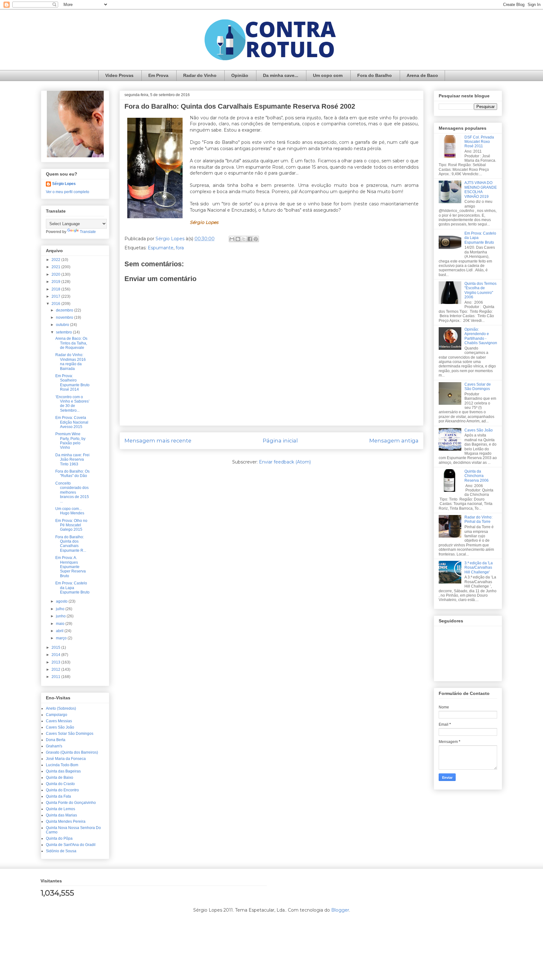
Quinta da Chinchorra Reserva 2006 (476, 476)
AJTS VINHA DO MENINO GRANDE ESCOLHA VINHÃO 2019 (480, 189)
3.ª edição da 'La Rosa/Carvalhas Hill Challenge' (478, 567)
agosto (62, 601)
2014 (56, 655)
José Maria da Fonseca (66, 758)
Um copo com (328, 75)
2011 (56, 677)
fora (180, 248)
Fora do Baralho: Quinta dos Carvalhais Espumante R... (70, 544)
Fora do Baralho (374, 75)
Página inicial (280, 440)
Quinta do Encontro (62, 790)
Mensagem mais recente (157, 440)
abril (60, 631)
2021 (56, 267)
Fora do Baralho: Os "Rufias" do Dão (72, 473)
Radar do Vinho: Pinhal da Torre (478, 519)
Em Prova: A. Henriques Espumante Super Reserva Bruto (70, 567)
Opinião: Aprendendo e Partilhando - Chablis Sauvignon (480, 336)
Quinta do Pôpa (59, 838)
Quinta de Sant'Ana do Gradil (71, 845)
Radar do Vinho (200, 75)
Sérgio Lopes (64, 184)
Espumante (160, 248)
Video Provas (119, 75)
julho (60, 609)
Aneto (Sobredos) (61, 708)
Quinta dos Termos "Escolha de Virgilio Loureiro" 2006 (480, 290)
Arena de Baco (422, 75)
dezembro (65, 310)
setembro (64, 332)
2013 (56, 662)
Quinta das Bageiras (63, 771)
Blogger (340, 910)
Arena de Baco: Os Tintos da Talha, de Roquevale (71, 343)
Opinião (239, 75)
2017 (56, 296)
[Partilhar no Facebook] (250, 239)
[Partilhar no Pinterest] (256, 239)
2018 (56, 289)
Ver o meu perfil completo (67, 192)
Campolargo (56, 715)
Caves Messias (59, 721)
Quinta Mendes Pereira (65, 821)
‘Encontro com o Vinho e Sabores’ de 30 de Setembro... (72, 404)
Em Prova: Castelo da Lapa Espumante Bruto (72, 587)
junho (61, 616)
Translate (88, 232)
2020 (56, 274)
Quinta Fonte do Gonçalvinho (71, 802)
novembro (65, 317)
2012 (56, 669)
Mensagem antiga (394, 440)
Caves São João (60, 727)
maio (60, 623)
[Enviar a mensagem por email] (232, 239)
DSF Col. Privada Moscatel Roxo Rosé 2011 (479, 142)
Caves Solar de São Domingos (477, 386)
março (62, 638)
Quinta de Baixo (59, 777)
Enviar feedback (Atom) (285, 462)
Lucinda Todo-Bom (62, 765)
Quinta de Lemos (60, 809)
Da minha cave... (280, 75)
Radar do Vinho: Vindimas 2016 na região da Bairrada (70, 362)
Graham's (54, 746)
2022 (56, 259)
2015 (56, 647)
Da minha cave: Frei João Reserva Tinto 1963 (72, 459)
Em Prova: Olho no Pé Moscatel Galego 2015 (71, 525)
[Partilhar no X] (244, 239)
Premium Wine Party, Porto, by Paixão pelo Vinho (70, 441)
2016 (56, 303)
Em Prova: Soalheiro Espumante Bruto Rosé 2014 (72, 383)
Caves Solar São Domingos (69, 733)
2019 (56, 281)
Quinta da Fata (58, 796)
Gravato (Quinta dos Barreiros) (72, 752)
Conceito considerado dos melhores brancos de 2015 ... (72, 492)
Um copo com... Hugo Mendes (69, 511)
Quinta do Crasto (60, 784)
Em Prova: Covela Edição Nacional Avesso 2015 (71, 422)
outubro (63, 325)
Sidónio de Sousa (61, 851)
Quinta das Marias (61, 815)
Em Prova (158, 75)
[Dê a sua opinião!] (238, 239)
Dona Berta (55, 740)
